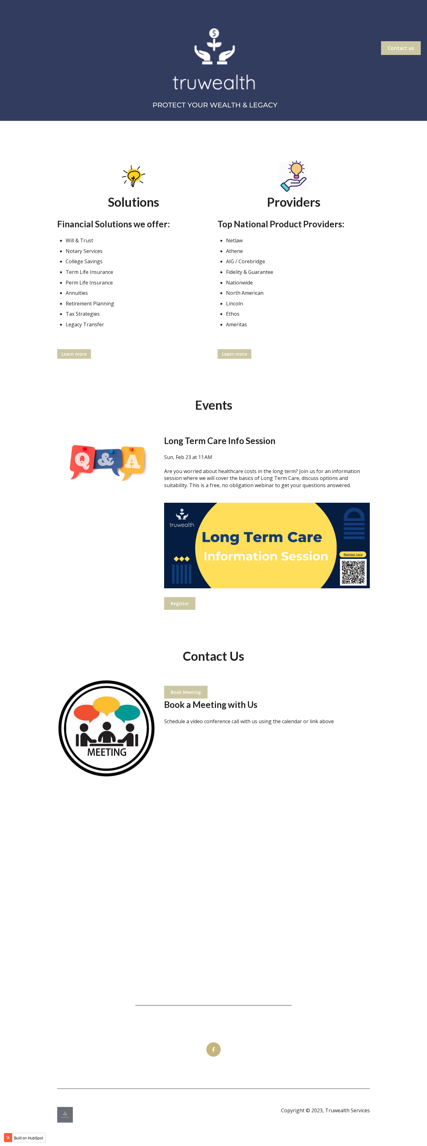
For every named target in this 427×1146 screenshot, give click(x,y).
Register (180, 603)
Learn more (74, 354)
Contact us (401, 48)
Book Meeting (186, 692)
